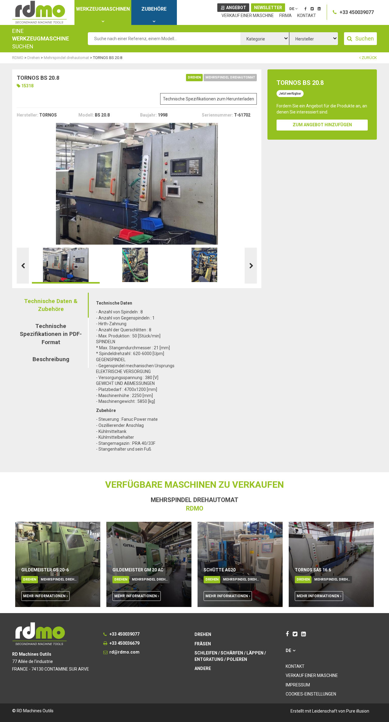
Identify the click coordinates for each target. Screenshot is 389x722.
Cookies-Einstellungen (311, 694)
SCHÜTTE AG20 (220, 569)
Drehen (194, 77)
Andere (202, 668)
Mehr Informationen (45, 596)
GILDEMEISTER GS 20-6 (45, 569)
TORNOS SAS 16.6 (313, 569)
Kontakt (306, 15)
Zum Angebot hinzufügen (322, 124)
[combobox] (264, 38)
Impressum (298, 684)
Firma (285, 15)
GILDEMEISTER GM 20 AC (138, 569)
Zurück (369, 57)
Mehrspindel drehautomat (230, 77)
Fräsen (202, 643)
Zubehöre (154, 9)
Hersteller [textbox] (304, 39)
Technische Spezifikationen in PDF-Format (51, 334)
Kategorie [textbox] (255, 39)
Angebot (236, 7)
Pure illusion (357, 711)
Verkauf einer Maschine (248, 15)
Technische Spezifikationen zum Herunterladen (208, 98)
